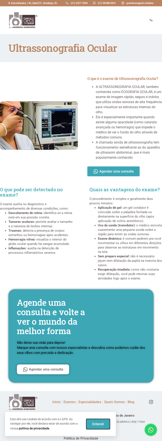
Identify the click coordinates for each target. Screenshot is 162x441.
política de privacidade (34, 428)
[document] (81, 220)
